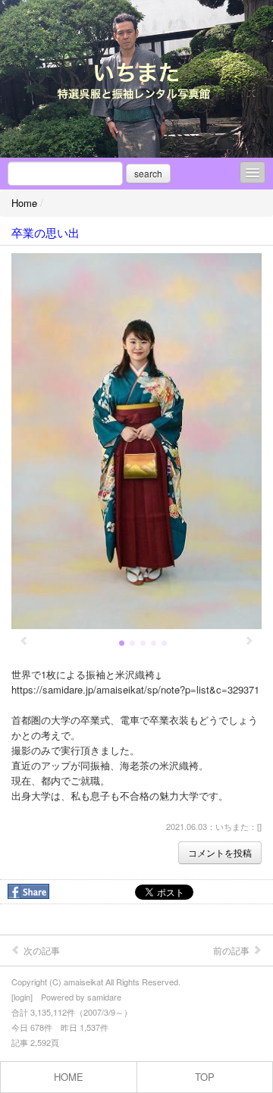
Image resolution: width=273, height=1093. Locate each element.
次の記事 (40, 950)
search (148, 173)
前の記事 (232, 950)
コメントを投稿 (220, 852)
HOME (68, 1077)
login (22, 997)
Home (24, 203)
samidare (104, 997)
